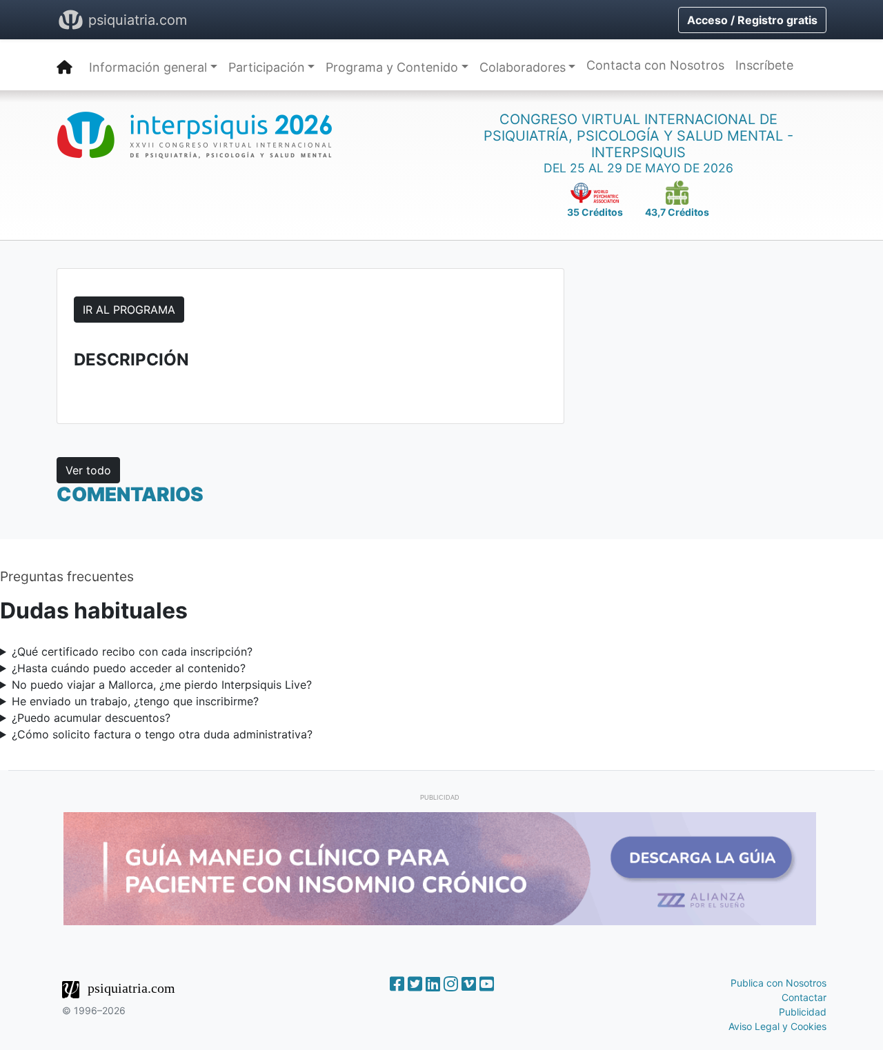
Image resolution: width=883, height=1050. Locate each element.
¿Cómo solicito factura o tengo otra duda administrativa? (162, 734)
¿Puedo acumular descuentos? (91, 718)
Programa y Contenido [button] (392, 67)
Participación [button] (266, 67)
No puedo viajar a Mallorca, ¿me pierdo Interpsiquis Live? (162, 684)
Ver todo (88, 470)
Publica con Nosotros (778, 983)
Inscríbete (764, 65)
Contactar (804, 997)
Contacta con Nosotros (655, 65)
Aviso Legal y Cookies (777, 1026)
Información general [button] (148, 67)
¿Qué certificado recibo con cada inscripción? (132, 651)
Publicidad (802, 1012)
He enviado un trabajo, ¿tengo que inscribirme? (135, 701)
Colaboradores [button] (522, 67)
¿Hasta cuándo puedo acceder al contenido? (129, 668)
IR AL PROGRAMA (129, 309)
